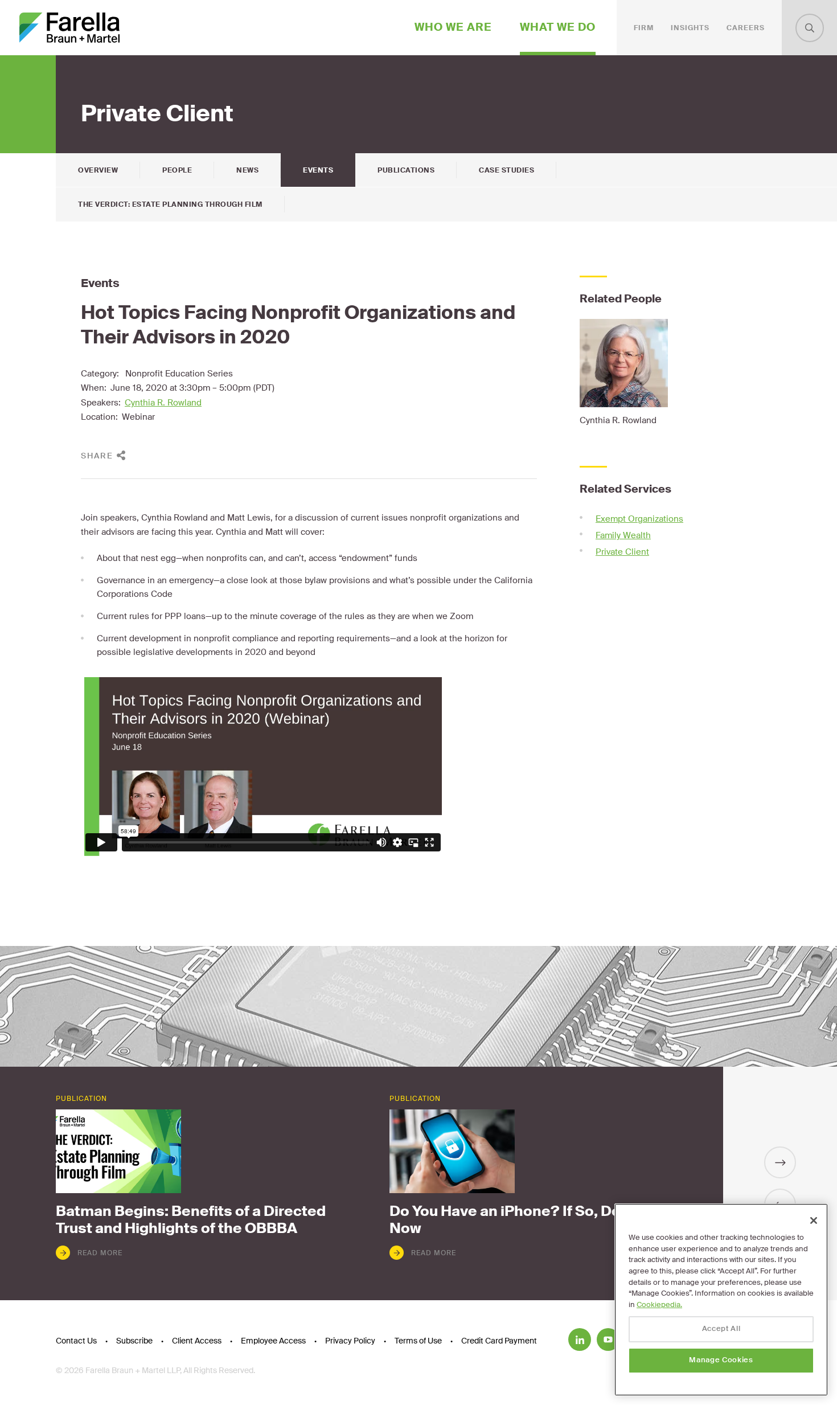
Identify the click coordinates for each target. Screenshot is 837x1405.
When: (93, 388)
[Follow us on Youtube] (608, 1339)
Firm (644, 27)
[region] (721, 1299)
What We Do (558, 27)
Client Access (196, 1341)
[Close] (813, 1220)
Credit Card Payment (499, 1341)
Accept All (721, 1329)
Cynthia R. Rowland (163, 402)
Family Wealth (623, 535)
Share (97, 455)
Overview (98, 170)
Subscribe (134, 1341)
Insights (690, 27)
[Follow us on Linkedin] (579, 1339)
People (177, 170)
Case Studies (506, 170)
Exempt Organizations (639, 519)
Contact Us (76, 1341)
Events (318, 170)
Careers (746, 27)
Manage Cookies (721, 1360)
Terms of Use (418, 1341)
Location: (99, 417)
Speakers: (101, 402)
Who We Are (453, 27)
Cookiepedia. (659, 1304)
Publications (406, 170)
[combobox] (809, 28)
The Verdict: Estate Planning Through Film (170, 204)
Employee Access (273, 1341)
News (247, 170)
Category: (100, 373)
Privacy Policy (350, 1341)
